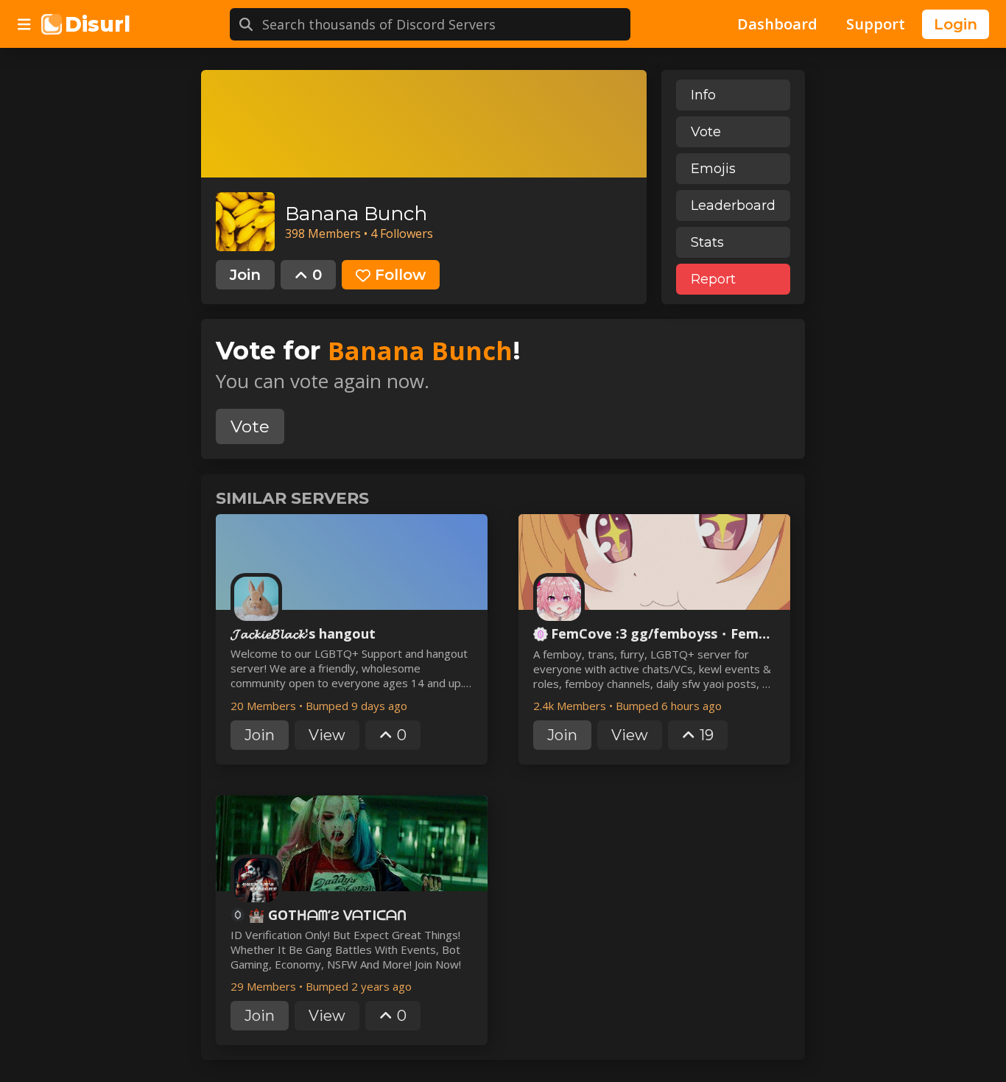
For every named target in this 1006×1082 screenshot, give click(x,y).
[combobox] (446, 24)
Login (955, 24)
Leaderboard (733, 205)
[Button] (24, 24)
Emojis (713, 169)
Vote (706, 132)
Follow (400, 275)
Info (703, 95)
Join (245, 275)
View (327, 735)
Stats (707, 242)
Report (713, 279)
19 (707, 735)
